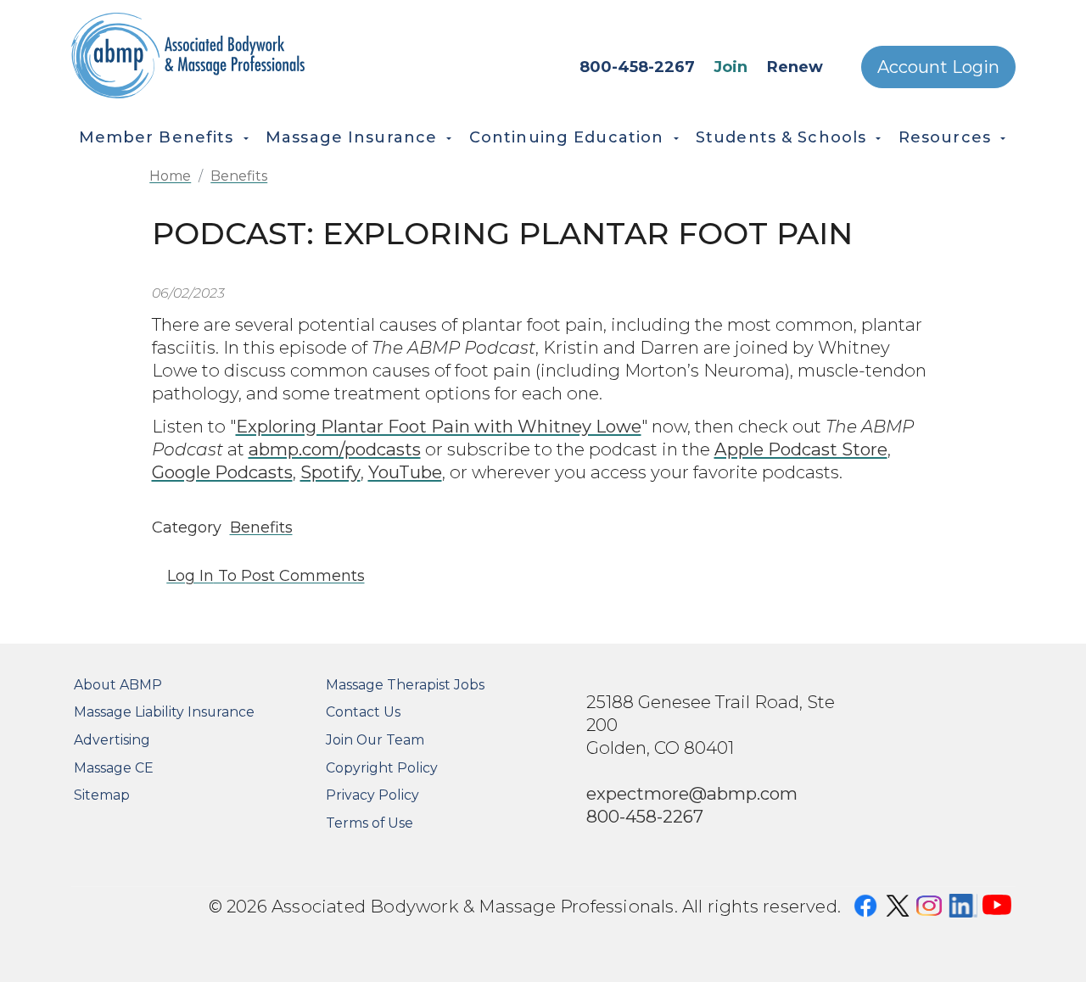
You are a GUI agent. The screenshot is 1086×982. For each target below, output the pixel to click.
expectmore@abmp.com (692, 793)
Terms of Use (369, 823)
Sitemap (102, 795)
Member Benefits (156, 137)
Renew (795, 67)
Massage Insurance (351, 137)
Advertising (112, 740)
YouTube (405, 472)
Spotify (330, 472)
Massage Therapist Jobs (405, 685)
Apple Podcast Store (800, 449)
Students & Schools (781, 137)
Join (730, 67)
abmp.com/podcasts (335, 449)
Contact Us (363, 712)
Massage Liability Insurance (164, 712)
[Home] (236, 55)
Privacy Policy (372, 795)
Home (170, 176)
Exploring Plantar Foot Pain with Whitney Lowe (438, 426)
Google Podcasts (222, 472)
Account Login (938, 67)
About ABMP (118, 685)
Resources (944, 137)
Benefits (238, 176)
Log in (190, 575)
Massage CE (114, 768)
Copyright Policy (382, 768)
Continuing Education (566, 137)
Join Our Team (375, 740)
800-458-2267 (637, 67)
